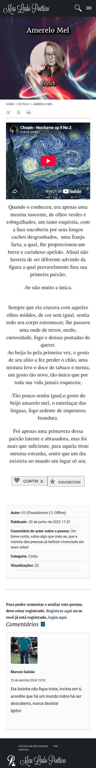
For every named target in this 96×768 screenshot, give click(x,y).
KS (24, 513)
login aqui (57, 617)
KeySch (23, 104)
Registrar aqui (59, 611)
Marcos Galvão (23, 672)
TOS (55, 746)
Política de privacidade (33, 746)
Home (10, 104)
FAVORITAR (69, 482)
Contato (24, 750)
